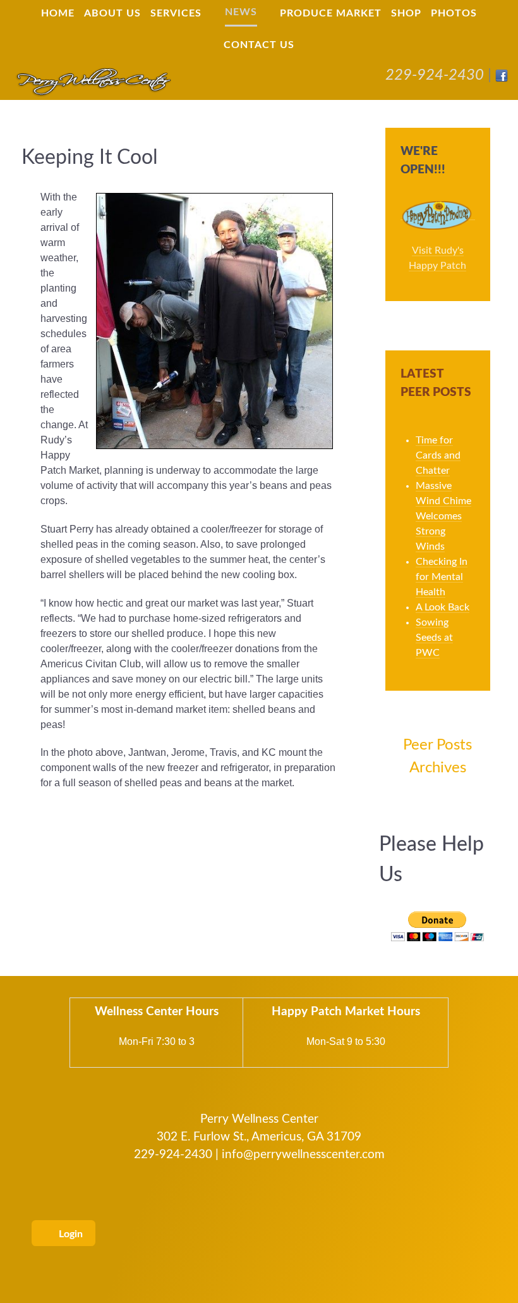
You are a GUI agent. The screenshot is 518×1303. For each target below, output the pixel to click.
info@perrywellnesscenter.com (303, 1155)
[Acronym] (93, 81)
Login (69, 1234)
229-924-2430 (434, 75)
